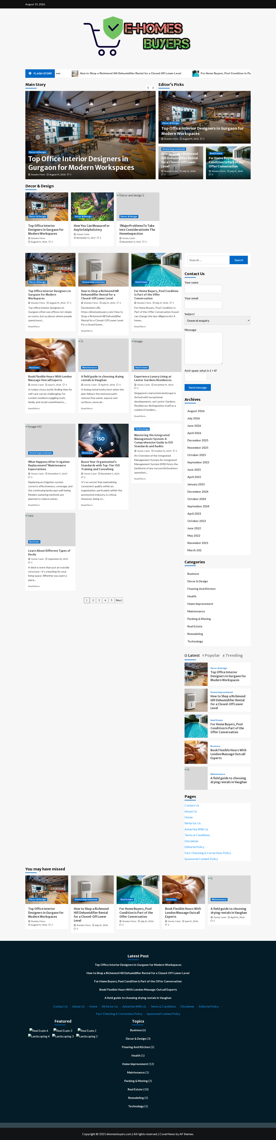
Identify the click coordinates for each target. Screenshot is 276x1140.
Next (119, 600)
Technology (142, 429)
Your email (191, 298)
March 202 (194, 550)
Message (190, 329)
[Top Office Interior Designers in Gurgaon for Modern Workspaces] (46, 206)
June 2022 (194, 528)
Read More (34, 326)
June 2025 (194, 469)
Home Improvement (173, 149)
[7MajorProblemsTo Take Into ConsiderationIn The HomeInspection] (138, 206)
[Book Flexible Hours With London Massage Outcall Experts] (50, 355)
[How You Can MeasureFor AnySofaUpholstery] (92, 206)
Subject (190, 314)
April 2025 (194, 477)
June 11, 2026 (54, 385)
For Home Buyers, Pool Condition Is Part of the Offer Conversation (205, 73)
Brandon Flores (38, 174)
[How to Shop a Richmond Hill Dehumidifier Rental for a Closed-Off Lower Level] (103, 269)
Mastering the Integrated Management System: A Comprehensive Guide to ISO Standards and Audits (153, 440)
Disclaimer (191, 841)
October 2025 (196, 455)
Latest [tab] (193, 655)
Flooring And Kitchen (201, 588)
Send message (198, 387)
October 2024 (196, 499)
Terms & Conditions (197, 835)
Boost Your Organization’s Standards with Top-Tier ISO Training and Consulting (100, 465)
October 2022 (196, 521)
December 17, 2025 (57, 473)
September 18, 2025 (58, 559)
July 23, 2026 (189, 171)
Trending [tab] (234, 655)
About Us (191, 811)
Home (189, 817)
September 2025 (198, 462)
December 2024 (197, 491)
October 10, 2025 (163, 451)
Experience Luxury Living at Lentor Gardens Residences (153, 378)
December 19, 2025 (163, 385)
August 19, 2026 (57, 174)
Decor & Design (37, 152)
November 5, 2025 (110, 473)
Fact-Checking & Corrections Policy (208, 853)
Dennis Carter (83, 234)
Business (34, 367)
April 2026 (194, 433)
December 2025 (197, 440)
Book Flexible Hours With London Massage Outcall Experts (50, 378)
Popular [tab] (212, 655)
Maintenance (89, 367)
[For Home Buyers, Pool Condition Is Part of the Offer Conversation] (156, 269)
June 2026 (194, 425)
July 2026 (193, 418)
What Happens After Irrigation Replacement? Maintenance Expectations (49, 465)
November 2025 (197, 447)
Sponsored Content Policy (201, 859)
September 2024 (198, 506)
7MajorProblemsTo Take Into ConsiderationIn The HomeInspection (137, 229)
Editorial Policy (194, 847)
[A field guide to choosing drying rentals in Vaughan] (103, 355)
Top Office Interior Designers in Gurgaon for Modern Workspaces (81, 163)
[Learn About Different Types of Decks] (50, 529)
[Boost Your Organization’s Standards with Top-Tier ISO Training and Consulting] (103, 440)
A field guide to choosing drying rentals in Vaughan (102, 378)
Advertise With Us (196, 829)
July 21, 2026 (236, 171)
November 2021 (197, 543)
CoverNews (167, 1134)
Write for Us (193, 823)
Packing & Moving (199, 618)
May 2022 (193, 535)
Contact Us (192, 805)
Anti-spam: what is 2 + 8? (201, 370)
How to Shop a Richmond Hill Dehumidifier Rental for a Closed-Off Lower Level (92, 73)
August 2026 (195, 411)
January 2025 (196, 484)
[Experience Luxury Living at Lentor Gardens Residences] (156, 355)
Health (191, 596)
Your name (191, 282)
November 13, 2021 (86, 238)
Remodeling (195, 633)
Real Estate (216, 153)
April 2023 (194, 513)
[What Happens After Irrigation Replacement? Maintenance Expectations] (50, 440)
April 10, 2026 (108, 385)
